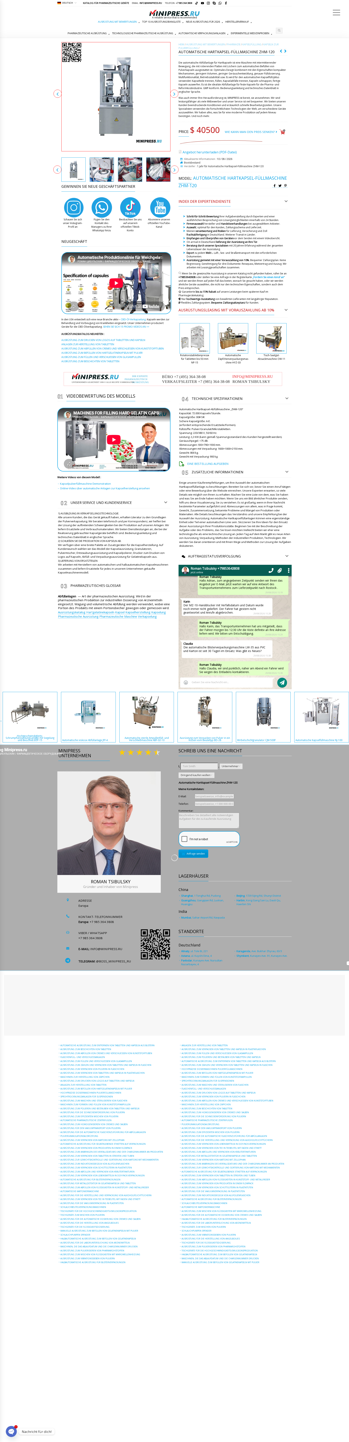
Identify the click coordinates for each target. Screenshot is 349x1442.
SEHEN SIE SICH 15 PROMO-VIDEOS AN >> (126, 326)
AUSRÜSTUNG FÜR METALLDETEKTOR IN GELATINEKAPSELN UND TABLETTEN (98, 1183)
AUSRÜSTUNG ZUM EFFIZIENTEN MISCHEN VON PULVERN (89, 1116)
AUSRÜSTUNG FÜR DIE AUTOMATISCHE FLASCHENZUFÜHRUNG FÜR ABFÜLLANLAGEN (103, 1132)
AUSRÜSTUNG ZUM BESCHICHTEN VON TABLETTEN (85, 1049)
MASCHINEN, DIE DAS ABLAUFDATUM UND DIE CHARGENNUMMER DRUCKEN (99, 1246)
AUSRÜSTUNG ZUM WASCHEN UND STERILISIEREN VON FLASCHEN (93, 1100)
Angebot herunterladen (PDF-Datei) (210, 152)
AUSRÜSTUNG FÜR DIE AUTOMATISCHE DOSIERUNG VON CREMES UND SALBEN (100, 1219)
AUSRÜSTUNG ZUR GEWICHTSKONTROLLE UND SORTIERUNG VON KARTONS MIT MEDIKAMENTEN (109, 1159)
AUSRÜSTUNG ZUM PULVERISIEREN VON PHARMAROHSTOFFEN (92, 1250)
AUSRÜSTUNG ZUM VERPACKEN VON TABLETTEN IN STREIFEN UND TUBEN (97, 1155)
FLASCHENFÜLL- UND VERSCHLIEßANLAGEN (82, 1057)
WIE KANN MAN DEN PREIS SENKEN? (250, 132)
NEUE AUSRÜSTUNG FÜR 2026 (203, 21)
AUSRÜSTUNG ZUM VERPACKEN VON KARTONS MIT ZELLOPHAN (92, 1140)
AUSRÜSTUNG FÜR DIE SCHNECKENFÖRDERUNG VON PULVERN (92, 1112)
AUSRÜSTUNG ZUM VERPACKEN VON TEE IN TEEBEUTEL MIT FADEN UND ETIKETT (100, 1199)
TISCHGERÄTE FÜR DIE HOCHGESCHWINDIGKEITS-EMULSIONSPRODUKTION (98, 1211)
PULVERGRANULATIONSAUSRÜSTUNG (79, 1136)
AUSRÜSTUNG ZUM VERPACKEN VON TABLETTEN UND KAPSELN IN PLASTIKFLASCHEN (102, 1072)
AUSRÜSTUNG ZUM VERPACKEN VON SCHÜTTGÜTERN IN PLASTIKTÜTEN (96, 1167)
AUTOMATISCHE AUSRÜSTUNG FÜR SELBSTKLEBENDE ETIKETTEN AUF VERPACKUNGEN (103, 1144)
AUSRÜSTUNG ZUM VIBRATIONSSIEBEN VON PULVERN (87, 1258)
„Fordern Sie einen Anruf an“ (268, 277)
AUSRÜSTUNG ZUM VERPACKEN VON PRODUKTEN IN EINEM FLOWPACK (96, 1148)
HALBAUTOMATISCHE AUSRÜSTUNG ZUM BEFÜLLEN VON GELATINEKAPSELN (98, 1238)
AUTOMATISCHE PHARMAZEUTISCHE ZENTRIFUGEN (85, 1120)
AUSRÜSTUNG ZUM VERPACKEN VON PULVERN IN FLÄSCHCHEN (92, 1069)
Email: (147, 2)
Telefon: (178, 2)
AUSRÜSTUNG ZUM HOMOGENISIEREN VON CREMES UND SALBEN (94, 1124)
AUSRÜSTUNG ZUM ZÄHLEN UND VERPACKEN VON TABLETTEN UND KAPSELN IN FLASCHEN (105, 1065)
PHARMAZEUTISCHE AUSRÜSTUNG (87, 33)
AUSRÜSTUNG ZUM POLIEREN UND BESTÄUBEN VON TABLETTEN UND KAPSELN (99, 1108)
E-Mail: (182, 796)
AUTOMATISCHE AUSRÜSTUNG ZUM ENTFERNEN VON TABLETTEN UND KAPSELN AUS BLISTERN (107, 1045)
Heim (181, 44)
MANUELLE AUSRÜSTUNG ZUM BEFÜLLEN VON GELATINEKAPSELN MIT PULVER (99, 1230)
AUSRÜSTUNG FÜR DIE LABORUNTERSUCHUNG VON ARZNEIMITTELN (95, 1242)
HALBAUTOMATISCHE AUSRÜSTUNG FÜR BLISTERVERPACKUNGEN (92, 1262)
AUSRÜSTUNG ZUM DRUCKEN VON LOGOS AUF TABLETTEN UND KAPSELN (97, 1080)
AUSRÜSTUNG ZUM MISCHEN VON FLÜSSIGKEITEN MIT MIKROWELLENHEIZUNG (100, 1254)
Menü (336, 12)
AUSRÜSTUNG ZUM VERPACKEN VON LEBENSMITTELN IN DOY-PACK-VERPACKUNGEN (102, 1175)
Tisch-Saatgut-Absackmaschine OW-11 (271, 357)
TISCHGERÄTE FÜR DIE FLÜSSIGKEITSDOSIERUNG (84, 1226)
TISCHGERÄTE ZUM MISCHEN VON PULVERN (82, 1215)
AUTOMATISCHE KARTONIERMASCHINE (79, 1191)
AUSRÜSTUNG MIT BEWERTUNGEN (117, 21)
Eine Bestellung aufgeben (207, 464)
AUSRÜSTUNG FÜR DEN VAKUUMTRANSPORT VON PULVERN (90, 1128)
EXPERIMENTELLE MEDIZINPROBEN (250, 33)
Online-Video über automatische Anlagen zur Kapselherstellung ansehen (105, 488)
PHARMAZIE (233, 44)
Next (174, 94)
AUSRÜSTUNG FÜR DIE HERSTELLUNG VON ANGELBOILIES (89, 1222)
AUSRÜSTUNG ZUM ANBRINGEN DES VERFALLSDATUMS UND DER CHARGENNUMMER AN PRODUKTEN (111, 1151)
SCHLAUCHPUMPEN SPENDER (75, 1234)
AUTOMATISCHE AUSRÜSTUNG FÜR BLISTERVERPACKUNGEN (90, 1179)
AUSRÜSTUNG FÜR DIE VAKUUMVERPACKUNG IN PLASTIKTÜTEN (92, 1203)
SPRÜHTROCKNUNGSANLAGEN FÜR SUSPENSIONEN (86, 1096)
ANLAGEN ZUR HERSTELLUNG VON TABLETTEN (83, 1084)
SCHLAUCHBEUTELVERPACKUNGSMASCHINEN (83, 1207)
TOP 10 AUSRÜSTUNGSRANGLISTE (161, 21)
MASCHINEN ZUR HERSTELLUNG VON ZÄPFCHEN (84, 1077)
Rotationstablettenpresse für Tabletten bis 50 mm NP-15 (194, 359)
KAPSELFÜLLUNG (251, 44)
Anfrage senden (196, 853)
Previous (58, 94)
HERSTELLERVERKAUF (237, 21)
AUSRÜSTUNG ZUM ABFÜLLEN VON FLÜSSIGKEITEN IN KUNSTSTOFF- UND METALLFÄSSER (104, 1187)
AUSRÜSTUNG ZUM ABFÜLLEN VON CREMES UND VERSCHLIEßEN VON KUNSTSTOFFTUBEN (106, 1053)
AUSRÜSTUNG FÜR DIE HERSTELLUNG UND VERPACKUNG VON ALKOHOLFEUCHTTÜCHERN (105, 1195)
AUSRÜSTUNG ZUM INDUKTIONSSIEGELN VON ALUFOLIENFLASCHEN (94, 1163)
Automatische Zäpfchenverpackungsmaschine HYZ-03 (233, 359)
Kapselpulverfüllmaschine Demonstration (85, 483)
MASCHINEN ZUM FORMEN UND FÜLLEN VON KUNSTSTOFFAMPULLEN (95, 1104)
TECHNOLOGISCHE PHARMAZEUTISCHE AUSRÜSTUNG (142, 33)
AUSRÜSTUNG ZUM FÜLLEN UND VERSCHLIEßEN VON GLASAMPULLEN (96, 1061)
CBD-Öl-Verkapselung (133, 319)
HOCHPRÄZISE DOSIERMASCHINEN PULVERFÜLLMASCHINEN (90, 1092)
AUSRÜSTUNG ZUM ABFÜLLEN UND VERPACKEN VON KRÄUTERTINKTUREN (97, 1171)
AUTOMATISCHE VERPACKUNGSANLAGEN (202, 33)
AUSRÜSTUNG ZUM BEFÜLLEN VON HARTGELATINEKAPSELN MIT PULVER (96, 1088)
